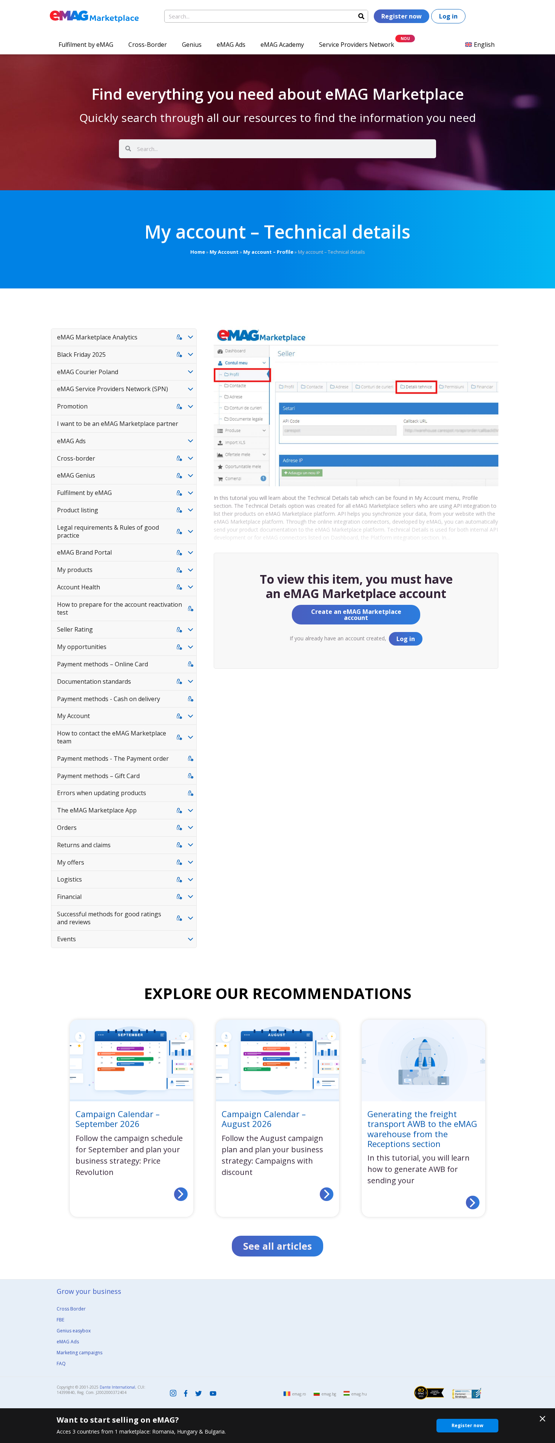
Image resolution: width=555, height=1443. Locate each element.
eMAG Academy (282, 44)
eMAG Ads (231, 44)
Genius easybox (74, 1330)
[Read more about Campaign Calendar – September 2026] (181, 1194)
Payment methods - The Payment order (113, 758)
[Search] (361, 16)
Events (66, 939)
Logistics (69, 879)
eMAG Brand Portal (84, 552)
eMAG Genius (76, 475)
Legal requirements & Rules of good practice (108, 531)
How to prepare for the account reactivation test (119, 608)
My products (74, 570)
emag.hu (359, 1394)
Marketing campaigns (79, 1352)
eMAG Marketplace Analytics (97, 337)
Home (197, 251)
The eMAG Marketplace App (97, 810)
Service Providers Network (356, 44)
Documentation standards (94, 681)
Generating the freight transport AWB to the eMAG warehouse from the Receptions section (422, 1128)
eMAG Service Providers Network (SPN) (112, 389)
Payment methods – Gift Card (98, 776)
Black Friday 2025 (81, 354)
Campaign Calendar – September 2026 (118, 1118)
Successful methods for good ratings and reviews (109, 918)
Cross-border (76, 458)
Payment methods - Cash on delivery (108, 699)
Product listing (77, 510)
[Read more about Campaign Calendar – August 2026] (326, 1194)
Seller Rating (75, 629)
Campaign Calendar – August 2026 (264, 1118)
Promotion (72, 406)
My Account (224, 251)
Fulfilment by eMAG (86, 44)
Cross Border (71, 1309)
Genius (192, 44)
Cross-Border (147, 44)
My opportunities (81, 647)
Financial (69, 897)
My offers (70, 862)
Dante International (117, 1387)
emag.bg (329, 1394)
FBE (60, 1320)
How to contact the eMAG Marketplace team (111, 737)
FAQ (61, 1363)
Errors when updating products (101, 793)
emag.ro (299, 1394)
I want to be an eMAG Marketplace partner (117, 423)
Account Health (78, 587)
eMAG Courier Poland (87, 372)
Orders (67, 827)
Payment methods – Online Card (102, 664)
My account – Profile (268, 251)
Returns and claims (84, 845)
